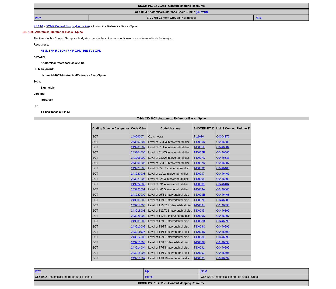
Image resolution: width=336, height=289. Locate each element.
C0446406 (222, 168)
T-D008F (199, 242)
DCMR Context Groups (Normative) (68, 26)
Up (147, 271)
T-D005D (199, 141)
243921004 (138, 178)
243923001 (138, 189)
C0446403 (222, 189)
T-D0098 (199, 178)
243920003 (138, 173)
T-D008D (199, 231)
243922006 (138, 184)
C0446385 (222, 152)
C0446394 (222, 242)
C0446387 (222, 162)
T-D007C (199, 157)
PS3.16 (38, 26)
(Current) (202, 12)
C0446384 (222, 147)
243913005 (138, 242)
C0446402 (222, 178)
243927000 (138, 194)
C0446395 (222, 247)
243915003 (138, 252)
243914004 (138, 247)
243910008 (138, 226)
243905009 (138, 157)
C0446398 (222, 205)
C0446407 (222, 215)
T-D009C (199, 168)
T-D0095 (199, 210)
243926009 (138, 215)
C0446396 (222, 252)
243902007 (138, 141)
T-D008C (199, 226)
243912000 (138, 237)
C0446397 (222, 258)
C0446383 (222, 141)
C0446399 (222, 210)
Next (258, 17)
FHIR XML (74, 50)
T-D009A (199, 189)
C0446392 (222, 231)
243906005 (138, 162)
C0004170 (222, 136)
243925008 (138, 168)
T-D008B (199, 221)
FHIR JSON (58, 50)
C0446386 (222, 157)
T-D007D (199, 162)
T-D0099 (199, 184)
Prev (38, 17)
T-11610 (199, 136)
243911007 (138, 231)
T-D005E (199, 147)
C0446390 (222, 221)
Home (149, 276)
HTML (44, 50)
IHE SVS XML (92, 50)
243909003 (138, 221)
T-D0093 (199, 258)
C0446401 (222, 173)
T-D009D (199, 215)
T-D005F (199, 152)
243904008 (138, 152)
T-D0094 (199, 205)
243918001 (138, 210)
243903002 (138, 147)
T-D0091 (199, 247)
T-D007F (199, 200)
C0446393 (222, 237)
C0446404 (222, 184)
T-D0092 (199, 252)
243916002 (138, 258)
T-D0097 (199, 173)
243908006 (138, 200)
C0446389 (222, 200)
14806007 (137, 136)
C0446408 (222, 194)
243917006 (138, 205)
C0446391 (222, 226)
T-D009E (199, 194)
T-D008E (199, 237)
